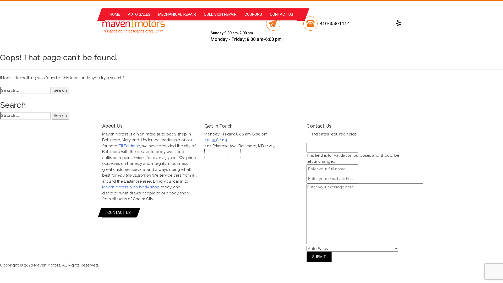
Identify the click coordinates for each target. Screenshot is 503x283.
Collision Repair (220, 14)
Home (115, 14)
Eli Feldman (129, 146)
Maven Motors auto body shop (131, 187)
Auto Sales (139, 14)
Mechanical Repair (177, 14)
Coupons (253, 14)
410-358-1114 (335, 23)
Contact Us (281, 14)
